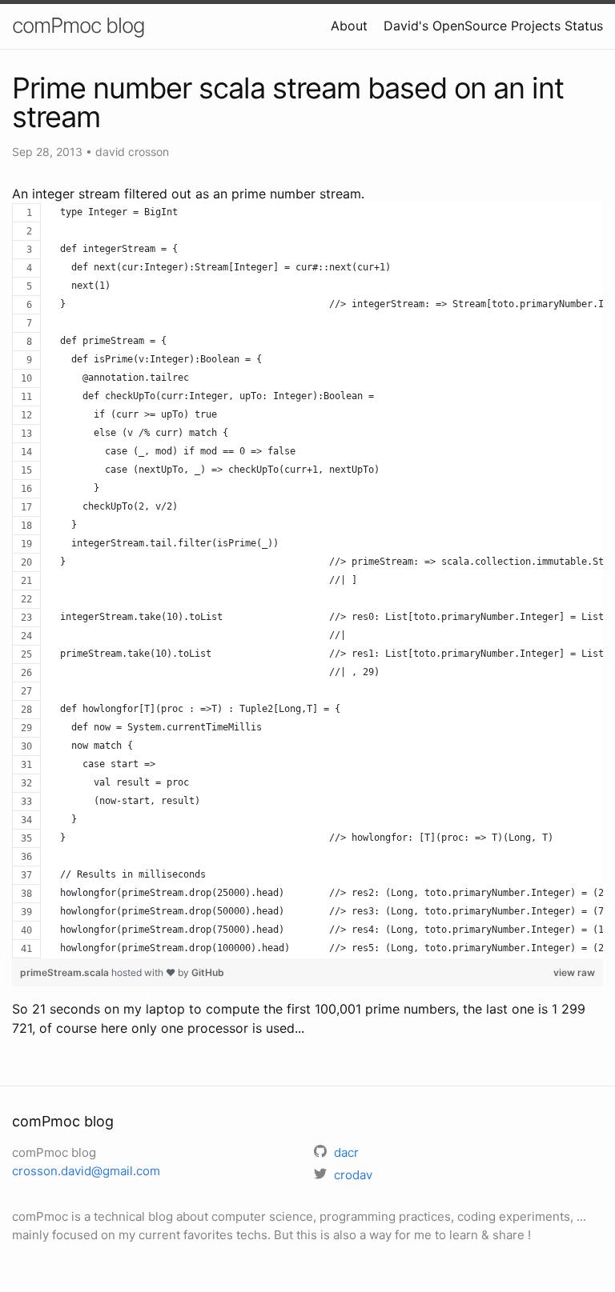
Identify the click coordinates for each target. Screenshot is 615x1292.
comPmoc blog (78, 25)
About (349, 26)
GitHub (207, 972)
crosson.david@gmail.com (86, 1170)
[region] (307, 580)
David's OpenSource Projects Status (493, 26)
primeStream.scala (65, 972)
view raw (574, 972)
